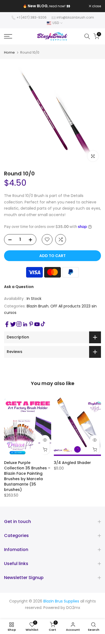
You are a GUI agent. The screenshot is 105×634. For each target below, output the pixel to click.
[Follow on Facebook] (7, 324)
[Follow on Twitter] (13, 324)
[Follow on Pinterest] (31, 324)
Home (9, 52)
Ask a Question (19, 286)
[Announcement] (46, 6)
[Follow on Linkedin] (25, 324)
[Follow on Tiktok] (43, 324)
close (96, 6)
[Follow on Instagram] (19, 324)
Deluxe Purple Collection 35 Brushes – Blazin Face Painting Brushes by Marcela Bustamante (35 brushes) (27, 476)
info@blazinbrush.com (75, 17)
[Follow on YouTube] (37, 324)
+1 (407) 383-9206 (31, 17)
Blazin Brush (37, 306)
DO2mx (73, 607)
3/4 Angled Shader (72, 462)
